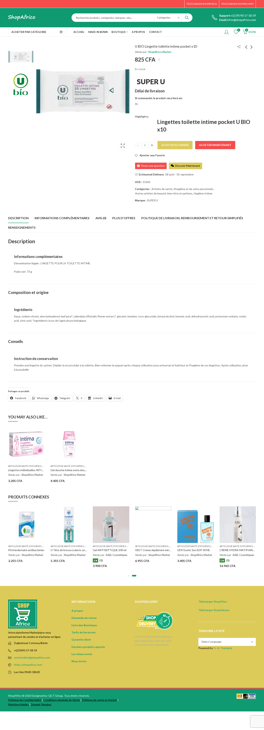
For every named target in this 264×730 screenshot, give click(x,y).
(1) (101, 560)
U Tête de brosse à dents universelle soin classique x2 (83, 550)
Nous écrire (79, 661)
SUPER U (151, 81)
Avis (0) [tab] (100, 218)
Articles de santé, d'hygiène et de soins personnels (182, 189)
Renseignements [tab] (22, 227)
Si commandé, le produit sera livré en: (159, 98)
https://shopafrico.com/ (28, 664)
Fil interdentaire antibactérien (26, 550)
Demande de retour (84, 617)
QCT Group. (55, 695)
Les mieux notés (82, 654)
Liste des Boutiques (84, 625)
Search (186, 17)
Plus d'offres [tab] (123, 218)
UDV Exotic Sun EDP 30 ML (193, 550)
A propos (77, 610)
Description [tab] (18, 218)
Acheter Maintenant (215, 145)
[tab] (129, 257)
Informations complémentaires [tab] (62, 218)
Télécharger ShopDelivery (214, 610)
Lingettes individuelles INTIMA (27, 470)
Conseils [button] (15, 341)
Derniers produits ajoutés (88, 646)
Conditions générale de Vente (61, 700)
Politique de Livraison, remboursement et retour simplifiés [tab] (192, 218)
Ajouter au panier (175, 145)
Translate (226, 648)
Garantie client (81, 639)
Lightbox (122, 145)
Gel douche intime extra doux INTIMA (73, 470)
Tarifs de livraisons (84, 632)
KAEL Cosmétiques (116, 555)
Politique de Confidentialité (24, 700)
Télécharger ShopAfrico (212, 601)
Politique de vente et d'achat (99, 700)
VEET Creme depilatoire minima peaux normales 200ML (168, 550)
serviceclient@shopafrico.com (32, 657)
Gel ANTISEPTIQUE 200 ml (109, 550)
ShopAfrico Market (159, 51)
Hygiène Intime (203, 193)
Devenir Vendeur (41, 704)
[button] (128, 575)
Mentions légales (18, 704)
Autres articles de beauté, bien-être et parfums (163, 193)
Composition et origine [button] (28, 292)
